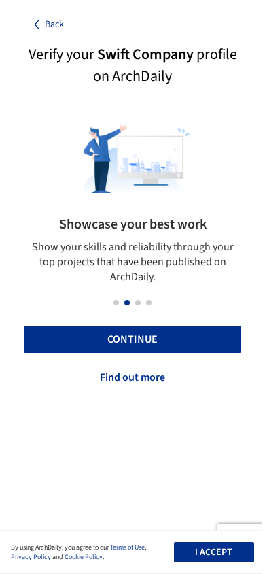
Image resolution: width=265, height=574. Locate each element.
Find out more (132, 377)
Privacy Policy (31, 557)
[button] (116, 302)
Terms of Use (127, 547)
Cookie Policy (84, 557)
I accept (213, 552)
